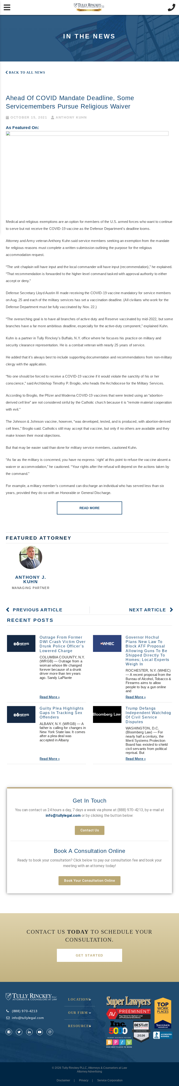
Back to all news (27, 72)
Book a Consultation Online (89, 851)
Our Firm (78, 1013)
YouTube (39, 1032)
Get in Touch (90, 800)
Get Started (89, 955)
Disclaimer (63, 1080)
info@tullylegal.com (28, 1018)
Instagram (50, 1032)
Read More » (50, 697)
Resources (79, 1026)
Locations (79, 999)
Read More (89, 508)
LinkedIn (29, 1032)
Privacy (83, 1080)
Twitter (19, 1032)
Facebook (9, 1032)
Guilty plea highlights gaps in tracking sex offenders (62, 712)
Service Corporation (110, 1080)
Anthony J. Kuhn (30, 579)
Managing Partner (31, 588)
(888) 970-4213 (130, 810)
